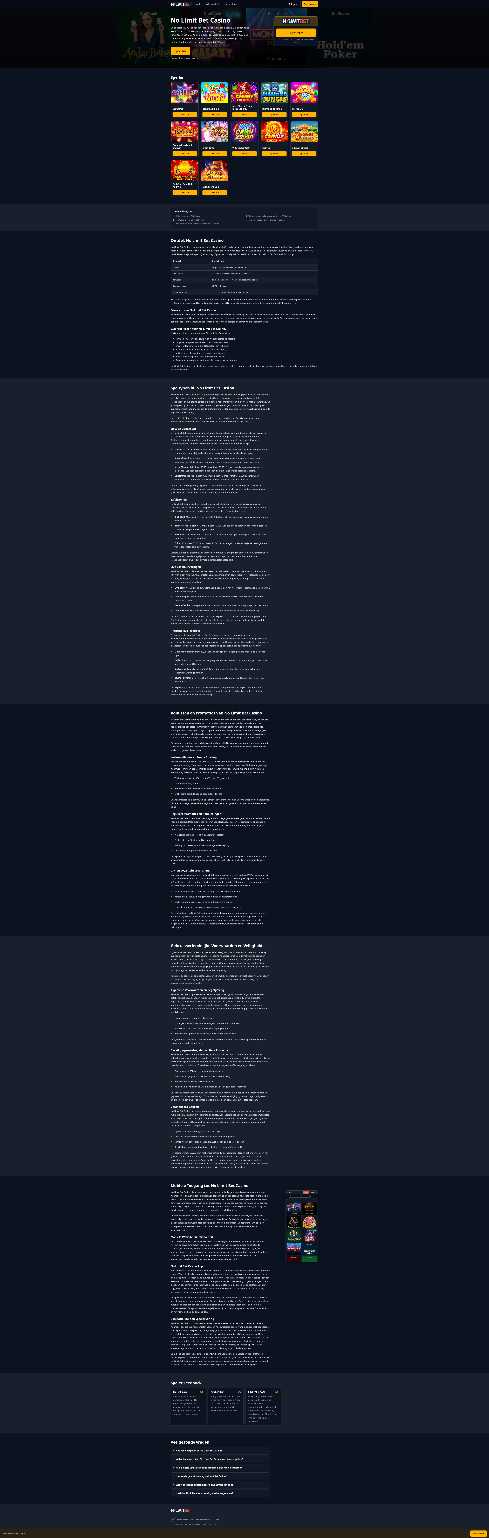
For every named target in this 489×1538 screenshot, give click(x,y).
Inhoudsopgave (183, 211)
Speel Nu (180, 51)
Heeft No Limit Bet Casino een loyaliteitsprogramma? (204, 1493)
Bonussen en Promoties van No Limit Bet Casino (197, 223)
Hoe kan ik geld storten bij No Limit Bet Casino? (201, 1476)
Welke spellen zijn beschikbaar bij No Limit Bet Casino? (205, 1484)
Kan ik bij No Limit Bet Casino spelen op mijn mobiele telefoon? (209, 1467)
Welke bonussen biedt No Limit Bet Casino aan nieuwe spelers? (209, 1459)
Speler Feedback (212, 4)
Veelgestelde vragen (231, 4)
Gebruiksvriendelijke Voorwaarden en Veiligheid (269, 216)
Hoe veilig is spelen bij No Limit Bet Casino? (199, 1450)
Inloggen (293, 4)
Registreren (310, 4)
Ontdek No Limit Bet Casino (187, 216)
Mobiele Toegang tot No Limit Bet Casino (266, 220)
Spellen (199, 4)
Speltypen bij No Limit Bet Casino (190, 220)
